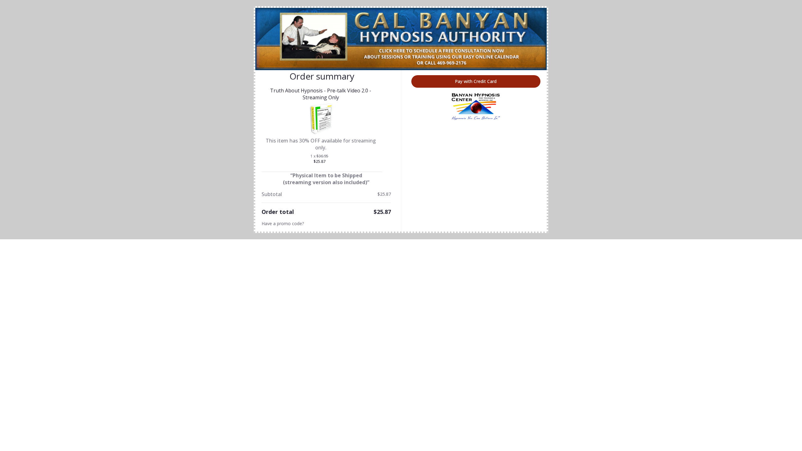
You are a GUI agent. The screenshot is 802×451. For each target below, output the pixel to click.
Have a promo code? (283, 223)
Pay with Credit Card (476, 81)
